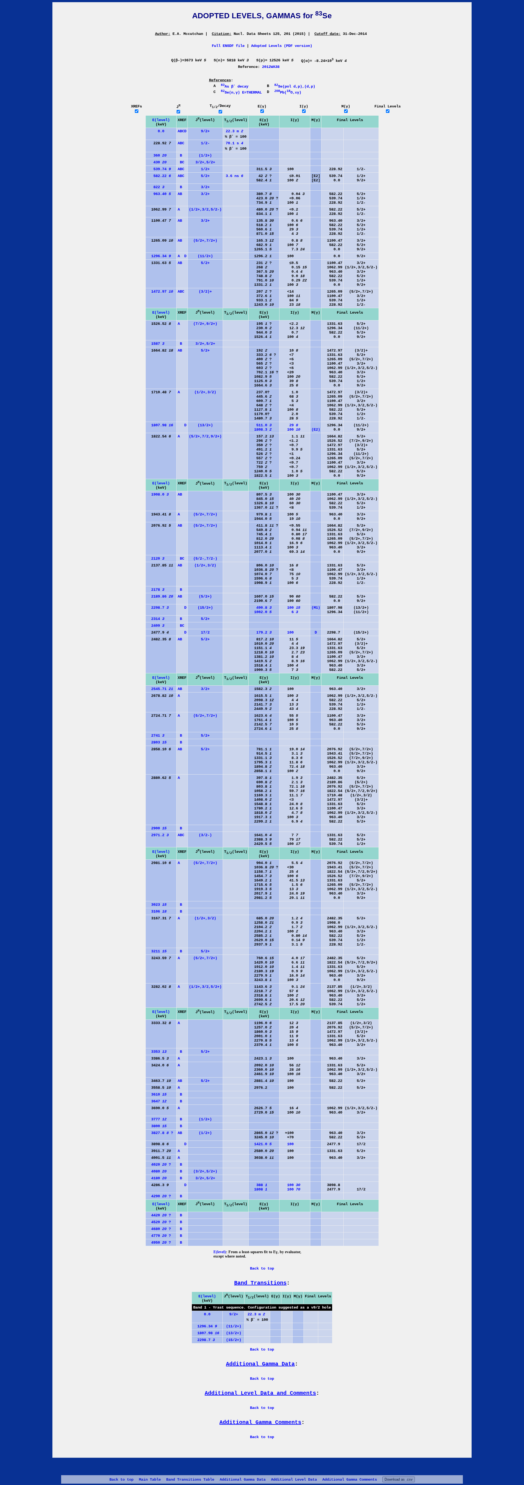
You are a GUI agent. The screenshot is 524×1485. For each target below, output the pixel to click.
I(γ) (303, 106)
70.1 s (234, 143)
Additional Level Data (294, 1479)
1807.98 (160, 425)
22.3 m (234, 131)
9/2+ (205, 131)
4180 (156, 1178)
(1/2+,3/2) (205, 392)
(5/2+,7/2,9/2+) (205, 436)
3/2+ (205, 187)
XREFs (136, 106)
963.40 (159, 194)
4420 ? (159, 1215)
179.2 (261, 632)
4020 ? (159, 1164)
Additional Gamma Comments (349, 1479)
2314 (155, 619)
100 (290, 429)
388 (258, 1185)
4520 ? (159, 1222)
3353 (156, 1051)
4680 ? (159, 1229)
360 (156, 155)
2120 (155, 558)
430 (156, 162)
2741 (155, 735)
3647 (156, 1101)
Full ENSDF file (228, 46)
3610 (156, 1094)
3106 (156, 911)
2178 (155, 589)
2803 (156, 742)
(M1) (315, 607)
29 (289, 425)
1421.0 (261, 1144)
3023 (156, 904)
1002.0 (261, 612)
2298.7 (158, 607)
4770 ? (159, 1236)
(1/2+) (205, 155)
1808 (258, 1189)
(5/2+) (205, 596)
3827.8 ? (160, 1133)
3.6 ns (234, 176)
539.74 (159, 169)
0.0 (155, 131)
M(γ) (345, 106)
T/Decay (220, 106)
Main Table (150, 1479)
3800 (156, 1126)
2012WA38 (270, 67)
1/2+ (205, 169)
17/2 (205, 632)
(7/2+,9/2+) (205, 324)
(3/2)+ (205, 291)
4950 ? (159, 1242)
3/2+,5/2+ (205, 162)
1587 (155, 343)
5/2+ (205, 176)
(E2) (315, 429)
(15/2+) (205, 607)
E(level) (161, 120)
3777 (156, 1119)
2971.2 (158, 835)
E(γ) (262, 106)
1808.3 (261, 429)
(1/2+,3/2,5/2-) (205, 209)
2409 (155, 625)
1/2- (205, 143)
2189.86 (160, 596)
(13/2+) (205, 425)
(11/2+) (205, 256)
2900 (156, 828)
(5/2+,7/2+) (205, 240)
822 (155, 187)
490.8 (261, 607)
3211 (156, 951)
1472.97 (160, 291)
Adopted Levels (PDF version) (281, 46)
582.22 (159, 176)
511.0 (261, 425)
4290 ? (159, 1196)
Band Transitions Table (190, 1479)
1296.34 (159, 256)
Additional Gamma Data (243, 1479)
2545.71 (160, 689)
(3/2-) (205, 835)
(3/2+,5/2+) (205, 1171)
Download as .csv (399, 1479)
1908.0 (158, 494)
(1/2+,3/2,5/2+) (205, 987)
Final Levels (387, 106)
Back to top (121, 1479)
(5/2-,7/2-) (205, 558)
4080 (156, 1171)
